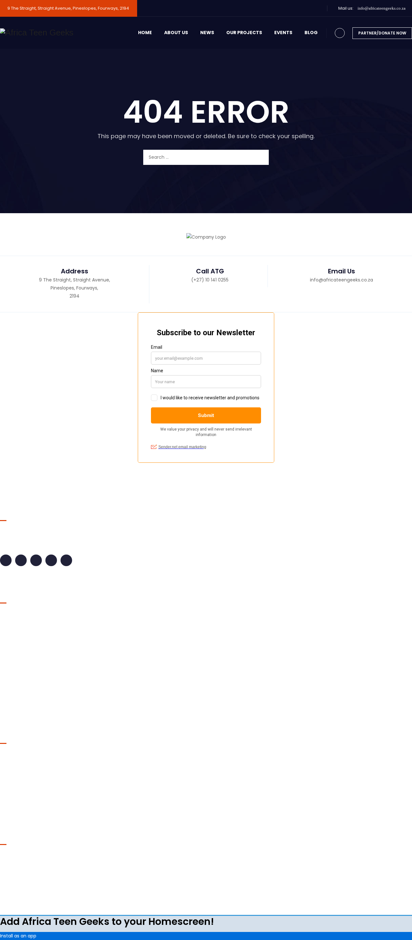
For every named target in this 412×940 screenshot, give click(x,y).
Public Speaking (22, 702)
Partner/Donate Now (382, 33)
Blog (311, 32)
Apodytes (240, 892)
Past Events (18, 690)
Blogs (11, 616)
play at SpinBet (16, 808)
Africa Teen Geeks (178, 892)
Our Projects (244, 32)
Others (13, 678)
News (207, 32)
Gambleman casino (22, 765)
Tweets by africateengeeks (30, 858)
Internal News (20, 653)
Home (145, 32)
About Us (176, 32)
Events (283, 32)
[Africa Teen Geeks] (36, 33)
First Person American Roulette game (42, 786)
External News (20, 641)
